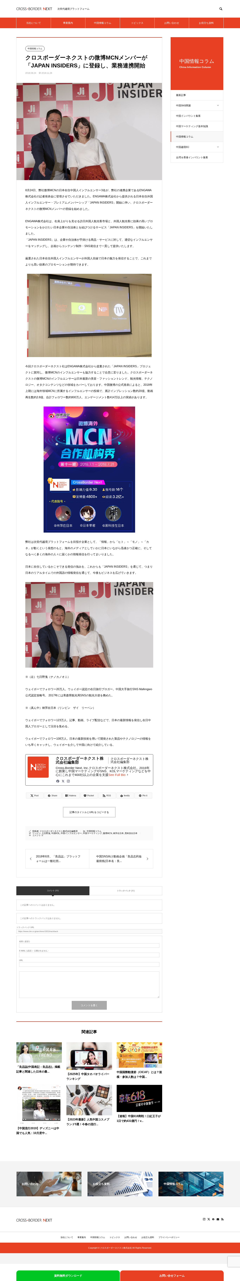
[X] (208, 1219)
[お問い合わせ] (49, 1194)
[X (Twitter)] (63, 781)
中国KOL (55, 833)
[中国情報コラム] (190, 1194)
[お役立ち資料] (120, 1194)
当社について (33, 22)
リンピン (36, 833)
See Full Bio (116, 775)
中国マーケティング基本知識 (192, 126)
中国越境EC (182, 147)
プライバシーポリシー (169, 1237)
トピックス (137, 22)
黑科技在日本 (131, 833)
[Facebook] (58, 781)
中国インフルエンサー (71, 833)
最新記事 (181, 95)
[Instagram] (68, 781)
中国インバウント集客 (188, 115)
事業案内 (68, 22)
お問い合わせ (171, 22)
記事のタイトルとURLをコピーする (89, 812)
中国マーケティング (92, 833)
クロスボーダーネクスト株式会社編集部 (59, 831)
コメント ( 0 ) (53, 890)
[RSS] (222, 1219)
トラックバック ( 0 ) (126, 891)
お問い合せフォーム (172, 1275)
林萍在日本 (118, 833)
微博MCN (107, 833)
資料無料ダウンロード (68, 1275)
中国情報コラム (102, 22)
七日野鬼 (46, 833)
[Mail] (218, 1219)
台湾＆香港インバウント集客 (192, 157)
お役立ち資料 (206, 22)
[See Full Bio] (127, 775)
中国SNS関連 (183, 105)
